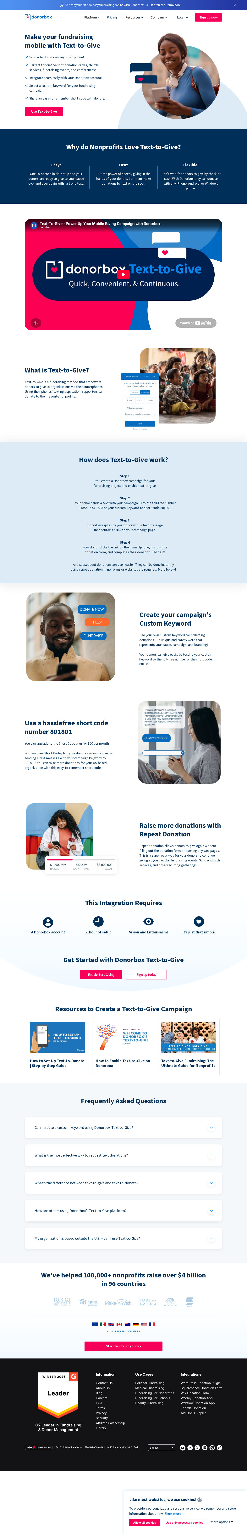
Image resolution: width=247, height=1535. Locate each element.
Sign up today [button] (146, 974)
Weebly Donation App (197, 1398)
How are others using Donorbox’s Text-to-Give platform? (81, 1210)
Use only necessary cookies (184, 1522)
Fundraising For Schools (152, 1398)
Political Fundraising (149, 1383)
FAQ (99, 1403)
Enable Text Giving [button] (101, 974)
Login (181, 17)
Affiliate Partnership (110, 1423)
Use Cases (144, 1374)
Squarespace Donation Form (201, 1388)
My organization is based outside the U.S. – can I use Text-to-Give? (87, 1238)
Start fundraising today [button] (123, 1346)
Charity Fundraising (149, 1403)
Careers (101, 1398)
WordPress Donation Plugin (201, 1383)
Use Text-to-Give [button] (44, 111)
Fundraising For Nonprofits (154, 1393)
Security (102, 1418)
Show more (173, 1513)
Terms (100, 1408)
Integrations (191, 1374)
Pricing (112, 17)
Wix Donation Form (195, 1393)
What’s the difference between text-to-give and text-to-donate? (86, 1182)
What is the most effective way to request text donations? (81, 1155)
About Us (103, 1388)
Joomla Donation (193, 1408)
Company (158, 17)
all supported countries (123, 1331)
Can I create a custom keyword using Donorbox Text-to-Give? (84, 1127)
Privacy (101, 1413)
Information (105, 1374)
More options (220, 1522)
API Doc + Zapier (193, 1413)
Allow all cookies (144, 1522)
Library (101, 1428)
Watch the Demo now (165, 5)
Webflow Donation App (198, 1403)
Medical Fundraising (149, 1388)
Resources (132, 17)
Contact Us (104, 1383)
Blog (99, 1393)
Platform (90, 17)
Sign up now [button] (208, 17)
